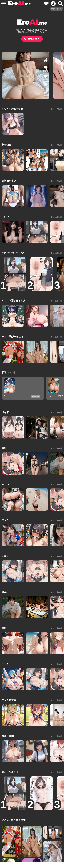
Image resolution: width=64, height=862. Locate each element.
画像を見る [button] (34, 38)
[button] (46, 85)
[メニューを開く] (3, 3)
